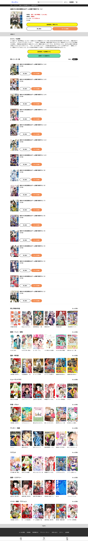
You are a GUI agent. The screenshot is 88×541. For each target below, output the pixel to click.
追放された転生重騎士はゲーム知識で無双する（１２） (33, 125)
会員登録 (71, 2)
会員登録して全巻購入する (44, 51)
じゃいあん (44, 14)
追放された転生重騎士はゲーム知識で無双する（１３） (33, 109)
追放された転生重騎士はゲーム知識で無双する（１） (33, 291)
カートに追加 (65, 28)
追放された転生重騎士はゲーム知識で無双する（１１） (33, 140)
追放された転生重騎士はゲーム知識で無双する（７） (33, 200)
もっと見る (75, 308)
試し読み (39, 28)
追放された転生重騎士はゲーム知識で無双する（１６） (33, 64)
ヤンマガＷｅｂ (36, 18)
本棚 (67, 539)
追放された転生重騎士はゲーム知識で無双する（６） (33, 215)
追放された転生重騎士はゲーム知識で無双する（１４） (33, 94)
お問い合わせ (54, 532)
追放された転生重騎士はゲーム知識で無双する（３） (33, 261)
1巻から (70, 59)
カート (44, 539)
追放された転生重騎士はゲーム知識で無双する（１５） (33, 79)
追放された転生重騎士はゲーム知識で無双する (28, 5)
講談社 (32, 16)
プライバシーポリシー (45, 532)
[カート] (76, 2)
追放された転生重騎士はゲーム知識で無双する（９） (33, 170)
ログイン (66, 2)
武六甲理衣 (37, 14)
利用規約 (29, 532)
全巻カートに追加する (44, 55)
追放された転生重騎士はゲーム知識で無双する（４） (33, 246)
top (11, 5)
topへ (44, 526)
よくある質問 (22, 532)
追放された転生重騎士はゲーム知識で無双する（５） (33, 231)
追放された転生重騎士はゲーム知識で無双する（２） (33, 276)
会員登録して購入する (52, 24)
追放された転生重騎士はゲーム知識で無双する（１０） (33, 155)
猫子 (32, 14)
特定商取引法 (35, 532)
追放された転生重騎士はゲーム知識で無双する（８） (33, 185)
